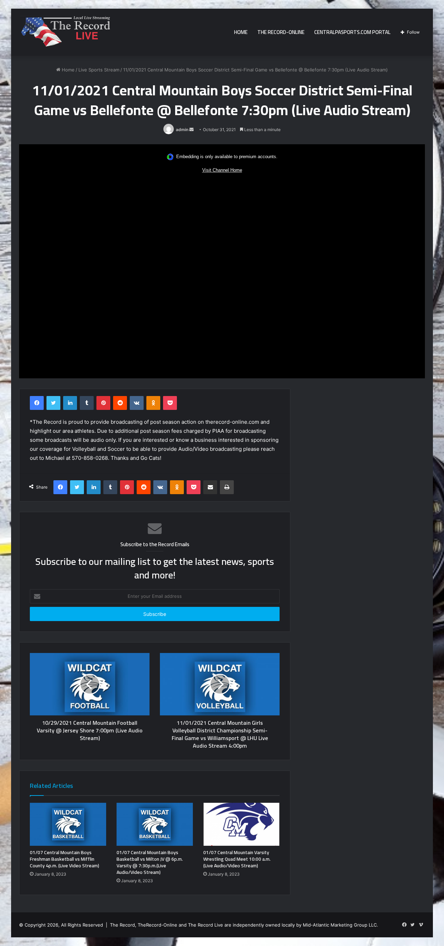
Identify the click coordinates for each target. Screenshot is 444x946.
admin (182, 129)
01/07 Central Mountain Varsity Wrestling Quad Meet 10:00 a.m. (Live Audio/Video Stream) (237, 859)
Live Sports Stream (98, 69)
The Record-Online (281, 32)
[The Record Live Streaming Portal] (64, 33)
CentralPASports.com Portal (352, 32)
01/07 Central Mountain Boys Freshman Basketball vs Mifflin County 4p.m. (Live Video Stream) (64, 859)
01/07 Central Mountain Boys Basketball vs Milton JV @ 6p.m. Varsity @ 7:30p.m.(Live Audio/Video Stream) (150, 862)
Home (241, 32)
